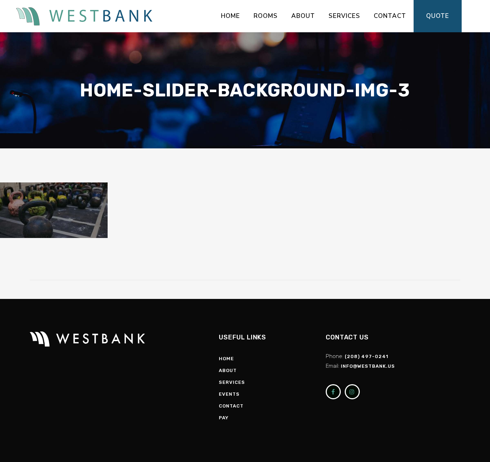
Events (229, 394)
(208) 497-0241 (366, 356)
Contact (231, 406)
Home (226, 358)
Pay (223, 417)
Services (232, 382)
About (228, 370)
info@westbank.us (368, 366)
